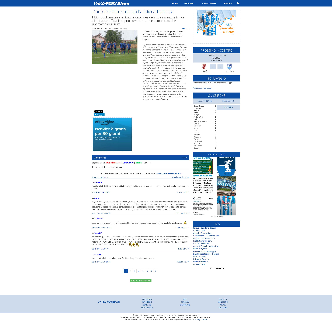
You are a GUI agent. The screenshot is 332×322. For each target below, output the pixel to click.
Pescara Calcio (199, 264)
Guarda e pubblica (216, 217)
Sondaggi (147, 305)
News (185, 299)
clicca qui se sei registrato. (168, 173)
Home (175, 3)
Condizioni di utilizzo (180, 177)
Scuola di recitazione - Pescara (206, 254)
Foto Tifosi (147, 302)
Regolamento (147, 308)
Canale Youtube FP (201, 243)
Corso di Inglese (200, 248)
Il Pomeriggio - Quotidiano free (206, 235)
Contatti (223, 299)
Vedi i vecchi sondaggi (202, 88)
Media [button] (227, 3)
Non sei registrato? (100, 177)
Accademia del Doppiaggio (204, 251)
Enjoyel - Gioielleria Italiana (204, 228)
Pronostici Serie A (200, 261)
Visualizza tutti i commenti (140, 281)
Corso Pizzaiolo (199, 256)
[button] (238, 3)
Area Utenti (147, 299)
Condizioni (223, 302)
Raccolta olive (199, 230)
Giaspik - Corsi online (202, 233)
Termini (204, 319)
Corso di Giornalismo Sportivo (205, 246)
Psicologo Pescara (201, 259)
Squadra (188, 3)
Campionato (209, 3)
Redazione (223, 308)
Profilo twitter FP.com (202, 241)
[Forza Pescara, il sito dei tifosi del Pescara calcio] (128, 3)
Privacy (223, 305)
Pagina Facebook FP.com (204, 238)
